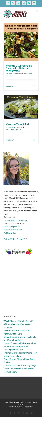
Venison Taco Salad (17, 124)
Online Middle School (13, 239)
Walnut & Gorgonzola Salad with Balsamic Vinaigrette (19, 68)
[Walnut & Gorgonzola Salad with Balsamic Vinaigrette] (21, 42)
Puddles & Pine (10, 233)
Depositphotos (28, 406)
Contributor (11, 127)
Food (30, 74)
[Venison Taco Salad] (21, 107)
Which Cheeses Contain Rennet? (18, 321)
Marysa (10, 74)
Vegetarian (9, 76)
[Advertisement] (21, 289)
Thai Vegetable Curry (13, 349)
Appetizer (14, 129)
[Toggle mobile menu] (37, 11)
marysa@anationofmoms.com (15, 220)
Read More (9, 86)
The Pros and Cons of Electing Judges (20, 365)
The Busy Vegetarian (12, 226)
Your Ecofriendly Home (13, 230)
